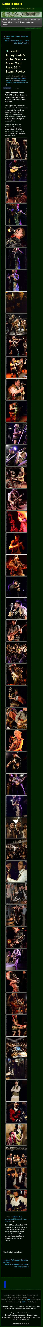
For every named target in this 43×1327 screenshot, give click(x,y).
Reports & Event (7, 22)
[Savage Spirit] (21, 16)
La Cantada (30, 22)
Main (19, 19)
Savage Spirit (35, 19)
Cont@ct (5, 24)
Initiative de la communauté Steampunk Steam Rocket (16, 1219)
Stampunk (9, 82)
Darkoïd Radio (12, 3)
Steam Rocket (17, 82)
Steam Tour (24, 82)
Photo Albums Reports (19, 78)
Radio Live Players (9, 19)
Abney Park (22, 80)
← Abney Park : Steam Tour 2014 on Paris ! (15, 37)
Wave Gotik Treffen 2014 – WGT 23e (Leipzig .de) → (17, 41)
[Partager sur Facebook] (7, 88)
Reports (8, 80)
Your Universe (20, 22)
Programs (26, 19)
